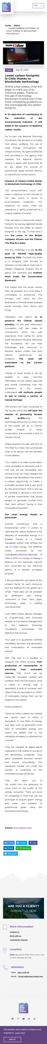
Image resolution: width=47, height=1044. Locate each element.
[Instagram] (18, 1018)
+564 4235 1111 (23, 972)
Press (17, 25)
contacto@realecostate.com (30, 976)
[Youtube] (23, 1018)
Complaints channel (19, 940)
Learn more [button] (20, 1033)
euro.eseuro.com (23, 828)
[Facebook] (12, 1018)
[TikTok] (34, 1018)
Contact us (14, 932)
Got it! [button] (12, 1039)
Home (8, 25)
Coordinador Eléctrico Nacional (21, 554)
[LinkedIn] (29, 1018)
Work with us (15, 936)
